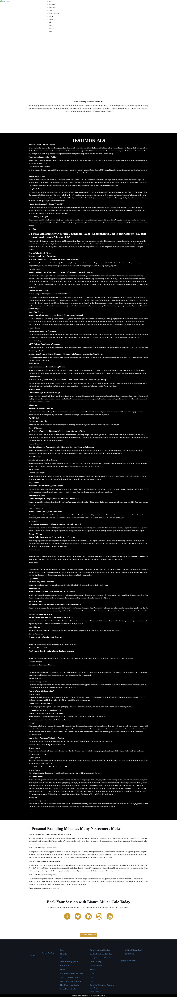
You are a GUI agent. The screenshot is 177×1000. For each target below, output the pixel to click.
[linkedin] (88, 916)
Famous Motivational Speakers (100, 950)
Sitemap (92, 969)
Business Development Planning (70, 981)
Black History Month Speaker (69, 985)
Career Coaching (95, 962)
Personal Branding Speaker (69, 962)
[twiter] (78, 916)
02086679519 (129, 954)
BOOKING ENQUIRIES (88, 935)
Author (62, 969)
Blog (91, 977)
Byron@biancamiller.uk (128, 961)
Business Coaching (96, 965)
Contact (92, 973)
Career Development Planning (70, 977)
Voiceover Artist (65, 965)
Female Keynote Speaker (68, 989)
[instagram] (99, 916)
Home (62, 950)
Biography (63, 954)
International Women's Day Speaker (71, 973)
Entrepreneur (64, 958)
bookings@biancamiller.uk (133, 950)
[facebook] (67, 916)
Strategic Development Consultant (101, 958)
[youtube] (109, 916)
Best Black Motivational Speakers (101, 954)
